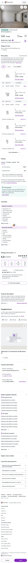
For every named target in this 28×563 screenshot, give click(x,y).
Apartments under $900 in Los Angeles (9, 426)
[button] (14, 16)
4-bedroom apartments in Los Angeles (9, 410)
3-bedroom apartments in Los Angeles (9, 407)
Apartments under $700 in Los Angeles (9, 421)
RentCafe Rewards (5, 527)
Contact (7, 560)
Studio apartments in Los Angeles (8, 400)
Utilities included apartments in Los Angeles (10, 441)
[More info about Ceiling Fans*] (9, 208)
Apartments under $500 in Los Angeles (9, 416)
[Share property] (25, 7)
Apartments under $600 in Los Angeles (9, 418)
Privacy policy (4, 541)
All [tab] (3, 66)
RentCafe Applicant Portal (6, 531)
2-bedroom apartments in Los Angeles (9, 405)
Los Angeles (3, 496)
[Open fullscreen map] (24, 326)
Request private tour (22, 303)
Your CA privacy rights (5, 543)
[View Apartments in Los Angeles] (2, 7)
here (22, 176)
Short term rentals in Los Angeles (8, 446)
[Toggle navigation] (2, 2)
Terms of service (4, 538)
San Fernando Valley (12, 496)
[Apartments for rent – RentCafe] (13, 2)
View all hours (22, 381)
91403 (22, 316)
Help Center (3, 513)
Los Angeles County (17, 494)
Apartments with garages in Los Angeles (9, 443)
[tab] (9, 66)
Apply (20, 560)
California (9, 494)
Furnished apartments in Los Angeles (9, 438)
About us (3, 508)
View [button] (25, 86)
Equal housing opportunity (7, 555)
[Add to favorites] (21, 7)
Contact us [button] (23, 119)
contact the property (12, 182)
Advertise (3, 518)
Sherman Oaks (22, 496)
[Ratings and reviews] (15, 253)
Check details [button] (5, 194)
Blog (2, 515)
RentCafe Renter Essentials (7, 529)
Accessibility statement (6, 545)
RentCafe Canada (5, 524)
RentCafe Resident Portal (6, 534)
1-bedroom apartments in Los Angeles (9, 402)
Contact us (3, 510)
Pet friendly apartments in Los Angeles (9, 436)
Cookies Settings (4, 548)
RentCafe (3, 494)
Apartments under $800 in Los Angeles (9, 424)
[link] (24, 2)
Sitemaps (3, 520)
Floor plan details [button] (19, 79)
